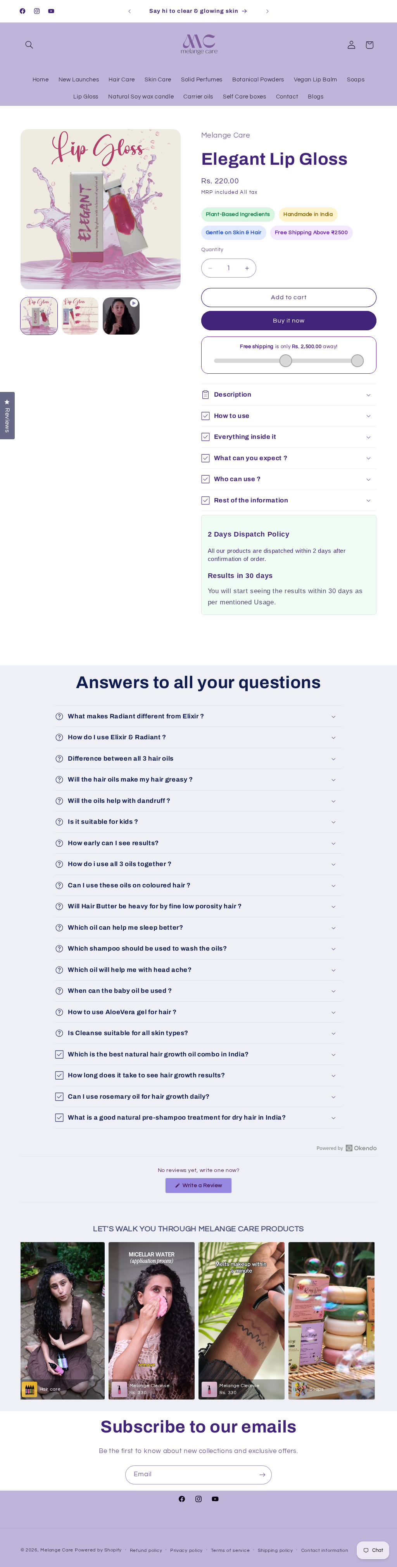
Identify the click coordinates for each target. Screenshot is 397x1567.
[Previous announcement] (129, 11)
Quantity (212, 249)
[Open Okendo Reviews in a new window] (347, 1148)
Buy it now (289, 321)
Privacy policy (186, 1550)
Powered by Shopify (98, 1550)
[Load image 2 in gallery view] (80, 316)
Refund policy (146, 1550)
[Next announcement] (267, 11)
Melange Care (57, 1550)
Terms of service (230, 1550)
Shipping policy (275, 1550)
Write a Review (206, 1187)
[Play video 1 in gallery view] (121, 316)
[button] (29, 45)
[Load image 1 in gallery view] (39, 316)
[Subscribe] (262, 1474)
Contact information (325, 1550)
